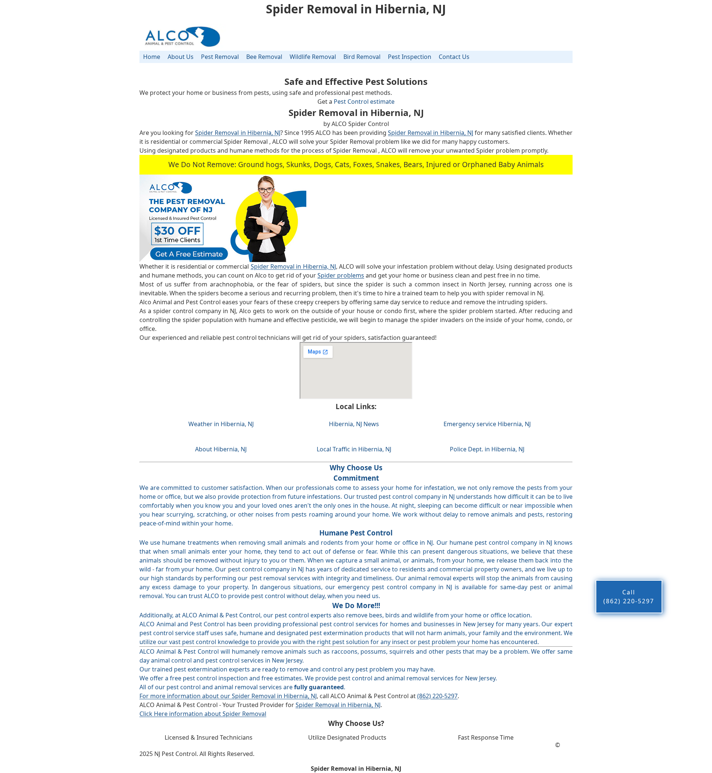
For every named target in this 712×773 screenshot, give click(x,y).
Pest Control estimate (364, 101)
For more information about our (185, 696)
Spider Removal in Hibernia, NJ (237, 133)
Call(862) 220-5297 (628, 596)
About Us (181, 57)
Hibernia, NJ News (354, 424)
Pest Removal (220, 57)
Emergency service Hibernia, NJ (487, 424)
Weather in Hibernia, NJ (221, 424)
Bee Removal (264, 57)
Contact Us (454, 57)
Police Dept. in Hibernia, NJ (487, 449)
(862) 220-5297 (437, 696)
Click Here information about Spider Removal (202, 714)
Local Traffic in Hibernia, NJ (354, 449)
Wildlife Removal (313, 57)
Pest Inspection (409, 57)
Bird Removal (361, 57)
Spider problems (340, 275)
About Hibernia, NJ (221, 449)
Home (151, 57)
